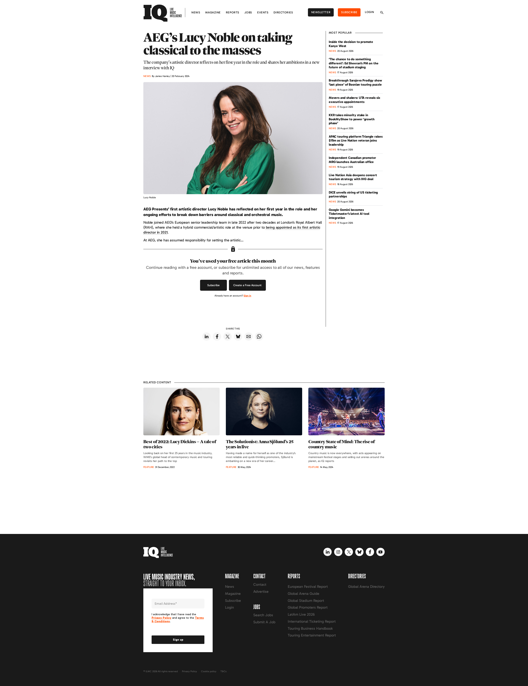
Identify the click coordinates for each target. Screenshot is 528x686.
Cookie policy (208, 671)
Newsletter (321, 12)
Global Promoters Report (308, 607)
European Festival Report (308, 586)
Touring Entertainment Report (312, 635)
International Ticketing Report (312, 621)
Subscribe (349, 12)
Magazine (212, 12)
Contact (259, 584)
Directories (283, 12)
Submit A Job (264, 622)
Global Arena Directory (366, 586)
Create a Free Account (247, 285)
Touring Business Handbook (310, 628)
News (195, 12)
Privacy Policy (189, 671)
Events (262, 12)
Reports (232, 12)
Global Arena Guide (303, 593)
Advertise (261, 591)
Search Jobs (263, 615)
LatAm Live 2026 (301, 614)
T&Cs (223, 671)
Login (369, 12)
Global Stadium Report (306, 600)
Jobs (248, 12)
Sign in (247, 295)
